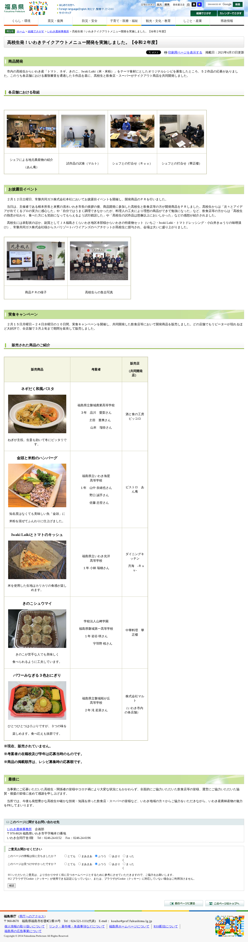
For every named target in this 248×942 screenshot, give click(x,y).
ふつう (102, 856)
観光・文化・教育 (158, 20)
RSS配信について (166, 926)
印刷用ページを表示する (185, 52)
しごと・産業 (192, 20)
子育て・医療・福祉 (124, 20)
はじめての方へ (86, 5)
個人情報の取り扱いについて (24, 926)
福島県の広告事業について (23, 931)
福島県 (14, 8)
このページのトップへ (224, 903)
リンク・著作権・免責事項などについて (77, 926)
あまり (116, 856)
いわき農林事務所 (58, 31)
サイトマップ (86, 13)
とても (71, 856)
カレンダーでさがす (231, 13)
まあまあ (86, 856)
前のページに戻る (183, 903)
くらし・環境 (21, 20)
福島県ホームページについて (129, 926)
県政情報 (227, 20)
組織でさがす (203, 13)
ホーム (21, 31)
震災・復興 (55, 20)
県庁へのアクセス (31, 916)
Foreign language (86, 9)
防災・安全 (89, 20)
